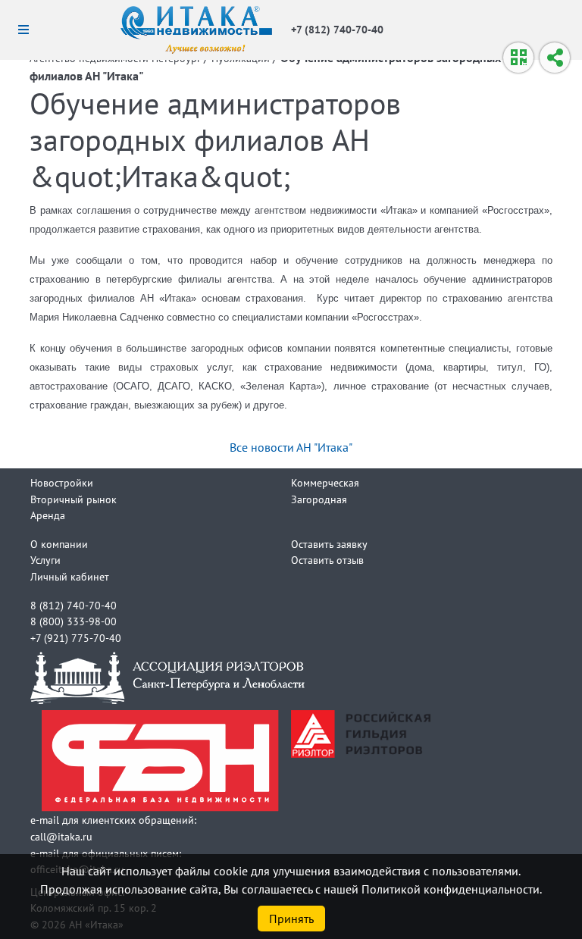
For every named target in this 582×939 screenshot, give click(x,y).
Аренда (47, 515)
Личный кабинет (69, 576)
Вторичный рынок (73, 499)
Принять (291, 918)
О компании (59, 544)
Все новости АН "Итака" (291, 447)
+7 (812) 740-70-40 (337, 29)
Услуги (45, 559)
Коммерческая (325, 482)
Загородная (319, 499)
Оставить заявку (329, 544)
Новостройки (61, 482)
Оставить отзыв (327, 559)
